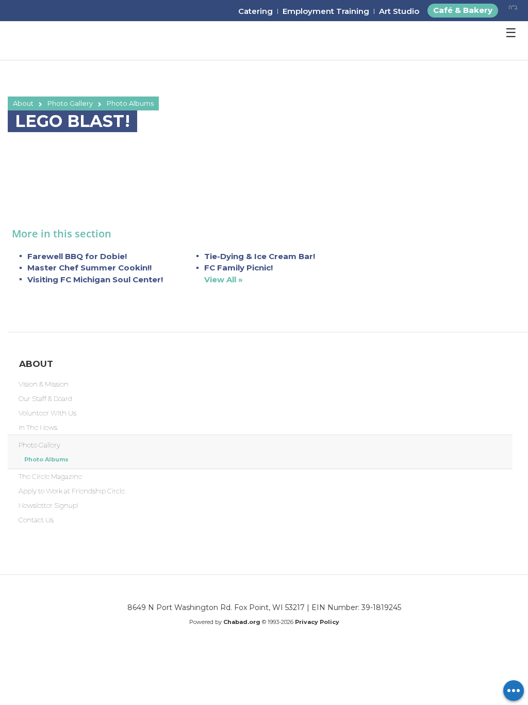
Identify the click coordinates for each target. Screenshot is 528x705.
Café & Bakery (462, 10)
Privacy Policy (317, 622)
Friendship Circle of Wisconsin (68, 41)
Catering (255, 11)
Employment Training (326, 11)
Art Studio (399, 11)
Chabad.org (241, 622)
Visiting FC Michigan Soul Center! (95, 279)
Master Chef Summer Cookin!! (89, 268)
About (23, 103)
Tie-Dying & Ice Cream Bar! (259, 256)
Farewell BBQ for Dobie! (77, 256)
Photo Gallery (70, 103)
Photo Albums (130, 103)
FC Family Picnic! (238, 268)
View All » (223, 279)
